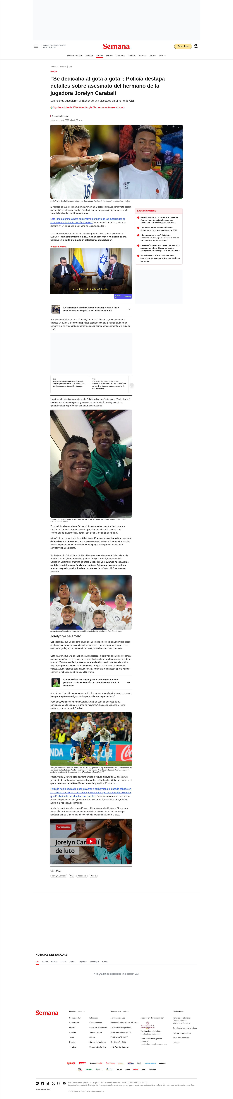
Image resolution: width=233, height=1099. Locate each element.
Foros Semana (95, 1023)
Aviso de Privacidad (46, 1089)
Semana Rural (95, 1032)
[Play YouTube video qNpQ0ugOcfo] (91, 841)
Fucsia (72, 1042)
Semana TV (74, 1023)
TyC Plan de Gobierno (120, 1047)
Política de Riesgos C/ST (121, 1032)
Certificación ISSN (118, 1042)
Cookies (176, 1043)
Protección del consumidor (152, 1018)
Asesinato (82, 876)
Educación (93, 1018)
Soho (71, 1037)
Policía (93, 876)
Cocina (92, 1037)
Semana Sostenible (97, 1047)
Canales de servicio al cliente (185, 1028)
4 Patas (72, 1047)
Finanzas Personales (98, 1027)
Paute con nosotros (181, 1038)
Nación (63, 66)
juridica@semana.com (150, 1034)
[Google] (37, 1083)
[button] (91, 841)
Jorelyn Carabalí (59, 876)
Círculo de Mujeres (97, 1042)
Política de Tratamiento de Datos (124, 1023)
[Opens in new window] (42, 1083)
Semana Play (75, 1018)
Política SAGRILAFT (119, 1037)
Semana (54, 66)
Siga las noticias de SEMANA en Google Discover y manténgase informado (89, 107)
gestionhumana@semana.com (154, 1044)
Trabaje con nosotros (182, 1033)
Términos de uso (118, 1018)
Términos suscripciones (121, 1027)
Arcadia (72, 1032)
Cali (70, 66)
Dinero (72, 1027)
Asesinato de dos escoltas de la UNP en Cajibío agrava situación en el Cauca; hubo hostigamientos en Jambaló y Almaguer (69, 384)
